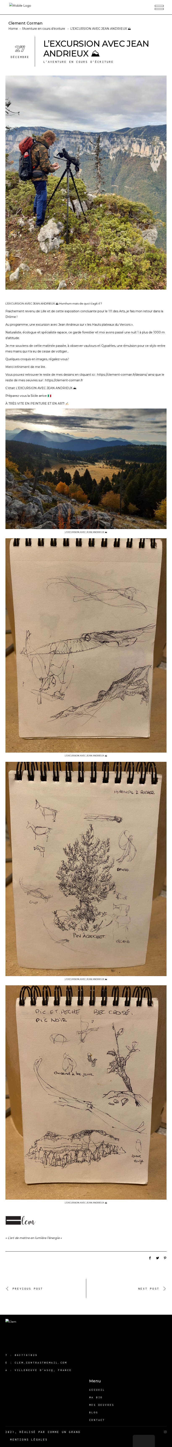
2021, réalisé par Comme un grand (43, 1432)
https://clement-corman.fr (64, 380)
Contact (97, 1420)
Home (13, 29)
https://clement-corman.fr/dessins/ (122, 375)
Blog (93, 1412)
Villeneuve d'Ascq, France (43, 1370)
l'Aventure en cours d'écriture (43, 29)
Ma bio (96, 1397)
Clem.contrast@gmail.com (41, 1362)
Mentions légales (29, 1439)
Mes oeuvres (101, 1404)
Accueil (97, 1389)
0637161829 (26, 1355)
